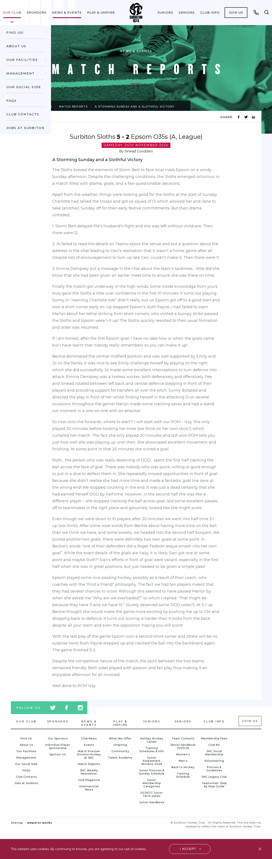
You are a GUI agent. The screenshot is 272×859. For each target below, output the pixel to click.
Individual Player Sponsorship (57, 746)
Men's (183, 760)
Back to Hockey (183, 767)
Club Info (210, 12)
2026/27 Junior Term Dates (151, 794)
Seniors (187, 12)
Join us (236, 12)
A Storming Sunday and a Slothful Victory (134, 106)
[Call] (256, 12)
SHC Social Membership (214, 753)
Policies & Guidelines (214, 769)
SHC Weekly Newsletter (89, 772)
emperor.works (39, 822)
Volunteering (214, 760)
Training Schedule (183, 775)
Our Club (12, 12)
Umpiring (120, 744)
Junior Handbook (151, 802)
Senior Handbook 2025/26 (183, 746)
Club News (89, 738)
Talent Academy (120, 757)
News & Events (67, 12)
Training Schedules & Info (151, 749)
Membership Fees (214, 738)
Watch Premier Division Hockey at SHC (89, 754)
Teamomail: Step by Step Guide (214, 785)
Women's (183, 754)
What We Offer (120, 738)
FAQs (11, 101)
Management (20, 73)
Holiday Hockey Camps (151, 740)
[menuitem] (12, 12)
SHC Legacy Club (214, 776)
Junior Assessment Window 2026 (151, 761)
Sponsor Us (58, 754)
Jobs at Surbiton (25, 128)
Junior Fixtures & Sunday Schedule (151, 772)
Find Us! (15, 32)
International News (89, 788)
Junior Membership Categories (152, 783)
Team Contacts (183, 738)
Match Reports (73, 106)
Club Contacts (22, 114)
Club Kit (214, 744)
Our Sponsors (58, 738)
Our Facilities (22, 60)
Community (120, 751)
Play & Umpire (101, 12)
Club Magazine (89, 780)
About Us (16, 46)
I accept (188, 849)
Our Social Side (23, 87)
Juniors (165, 12)
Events (89, 744)
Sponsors (37, 12)
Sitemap (17, 822)
